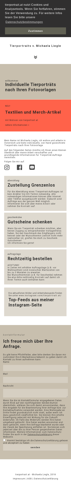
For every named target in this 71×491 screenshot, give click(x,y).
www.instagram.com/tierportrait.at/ (40, 295)
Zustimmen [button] (35, 30)
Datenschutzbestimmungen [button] (24, 21)
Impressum (19, 478)
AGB (30, 478)
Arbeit (46, 204)
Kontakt (26, 206)
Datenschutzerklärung (40, 434)
